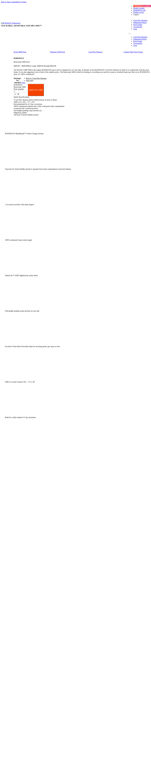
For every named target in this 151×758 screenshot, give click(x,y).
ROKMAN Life (139, 10)
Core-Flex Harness (140, 20)
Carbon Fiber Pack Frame (133, 52)
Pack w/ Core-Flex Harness (36, 78)
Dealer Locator (139, 8)
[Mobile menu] (129, 33)
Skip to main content (8, 2)
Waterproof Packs (140, 23)
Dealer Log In (138, 12)
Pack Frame (137, 25)
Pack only (29, 80)
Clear (23, 83)
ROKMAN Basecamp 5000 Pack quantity (20, 87)
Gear (135, 29)
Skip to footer (21, 2)
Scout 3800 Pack (20, 52)
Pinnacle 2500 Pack (57, 52)
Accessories (137, 27)
